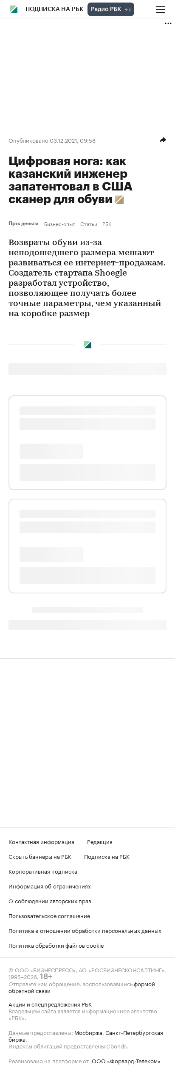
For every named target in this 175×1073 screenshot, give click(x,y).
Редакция (100, 841)
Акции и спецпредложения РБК (50, 1003)
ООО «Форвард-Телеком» (126, 1060)
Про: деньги (24, 223)
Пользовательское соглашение (49, 915)
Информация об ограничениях (49, 885)
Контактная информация (41, 841)
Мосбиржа (88, 1032)
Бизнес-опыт (59, 223)
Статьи (88, 223)
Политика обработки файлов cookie (56, 945)
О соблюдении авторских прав (49, 900)
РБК (106, 223)
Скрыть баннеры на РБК (39, 856)
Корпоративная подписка (42, 870)
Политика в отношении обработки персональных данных (84, 930)
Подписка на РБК (107, 856)
